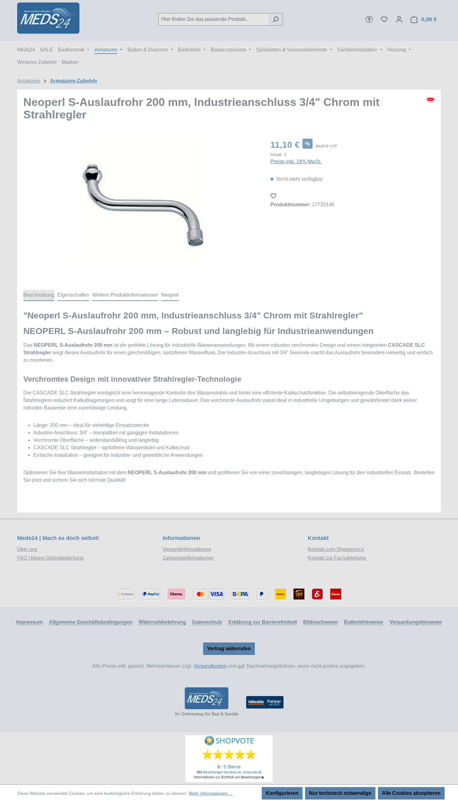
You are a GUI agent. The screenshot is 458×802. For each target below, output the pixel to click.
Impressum (29, 622)
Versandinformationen (187, 549)
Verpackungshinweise (415, 622)
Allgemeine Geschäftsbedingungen (90, 622)
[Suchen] (275, 19)
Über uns (27, 549)
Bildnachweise (320, 622)
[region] (140, 205)
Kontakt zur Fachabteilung (337, 558)
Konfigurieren (282, 793)
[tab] (38, 295)
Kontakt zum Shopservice (336, 549)
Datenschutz (207, 622)
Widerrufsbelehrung (162, 622)
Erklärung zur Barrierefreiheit (262, 622)
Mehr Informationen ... (211, 793)
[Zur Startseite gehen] (48, 18)
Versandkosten (210, 666)
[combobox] (213, 19)
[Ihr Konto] (399, 19)
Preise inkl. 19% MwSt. (295, 161)
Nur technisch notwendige (340, 793)
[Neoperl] (431, 111)
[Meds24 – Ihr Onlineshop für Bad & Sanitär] (206, 698)
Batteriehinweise (363, 622)
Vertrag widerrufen (229, 648)
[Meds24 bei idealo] (265, 702)
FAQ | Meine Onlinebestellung (50, 558)
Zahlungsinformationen (188, 558)
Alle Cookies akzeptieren (411, 793)
